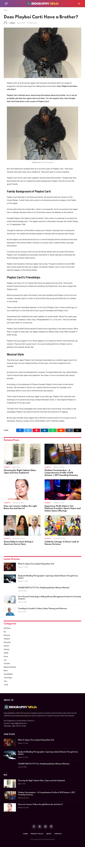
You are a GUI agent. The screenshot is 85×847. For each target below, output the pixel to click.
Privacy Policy (37, 834)
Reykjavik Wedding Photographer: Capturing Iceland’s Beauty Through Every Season (48, 577)
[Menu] (6, 3)
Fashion (6, 646)
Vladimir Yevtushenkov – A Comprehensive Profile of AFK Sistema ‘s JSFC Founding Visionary (61, 472)
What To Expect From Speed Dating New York (36, 564)
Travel (6, 685)
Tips (5, 681)
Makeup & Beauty (10, 667)
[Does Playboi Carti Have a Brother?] (42, 53)
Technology (8, 678)
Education (7, 642)
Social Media (8, 674)
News (6, 670)
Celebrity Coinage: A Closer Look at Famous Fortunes (61, 543)
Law (5, 660)
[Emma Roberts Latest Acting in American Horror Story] (22, 525)
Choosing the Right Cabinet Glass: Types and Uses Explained (20, 471)
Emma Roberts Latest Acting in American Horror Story (18, 543)
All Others (7, 628)
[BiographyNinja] (42, 3)
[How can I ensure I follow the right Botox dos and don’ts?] (22, 489)
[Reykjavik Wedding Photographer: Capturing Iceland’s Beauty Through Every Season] (10, 579)
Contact (58, 834)
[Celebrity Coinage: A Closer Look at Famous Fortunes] (62, 525)
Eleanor (12, 23)
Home (5, 10)
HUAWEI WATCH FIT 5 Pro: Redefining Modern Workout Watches (44, 588)
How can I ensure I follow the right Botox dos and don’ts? (20, 507)
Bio (5, 632)
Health (6, 653)
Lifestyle (7, 663)
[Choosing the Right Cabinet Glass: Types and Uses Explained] (22, 454)
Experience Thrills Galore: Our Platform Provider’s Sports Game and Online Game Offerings (62, 508)
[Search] (79, 3)
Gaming (6, 649)
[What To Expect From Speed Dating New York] (10, 567)
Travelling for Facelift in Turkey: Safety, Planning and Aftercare (42, 609)
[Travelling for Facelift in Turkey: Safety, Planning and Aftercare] (10, 611)
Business (7, 635)
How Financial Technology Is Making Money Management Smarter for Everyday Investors (49, 598)
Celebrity (7, 467)
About (49, 834)
